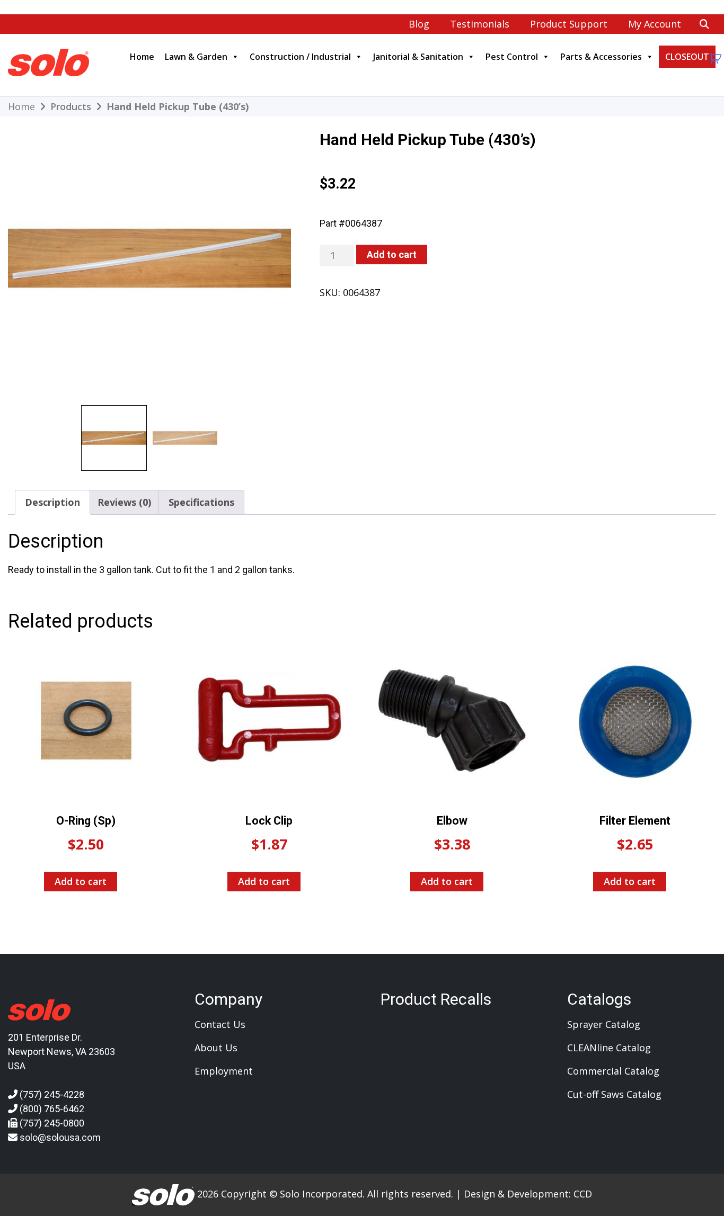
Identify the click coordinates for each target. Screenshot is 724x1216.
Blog (419, 23)
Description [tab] (52, 502)
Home (142, 56)
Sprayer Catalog (603, 1024)
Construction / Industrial (300, 56)
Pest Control (511, 56)
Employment (224, 1071)
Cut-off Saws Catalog (614, 1094)
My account (654, 23)
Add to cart (392, 254)
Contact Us (220, 1024)
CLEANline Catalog (609, 1047)
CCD (582, 1193)
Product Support (568, 23)
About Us (216, 1047)
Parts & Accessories (601, 56)
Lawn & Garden (196, 56)
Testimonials (479, 23)
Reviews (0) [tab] (124, 502)
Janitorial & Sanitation (418, 56)
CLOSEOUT (687, 56)
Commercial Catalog (613, 1071)
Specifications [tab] (201, 502)
